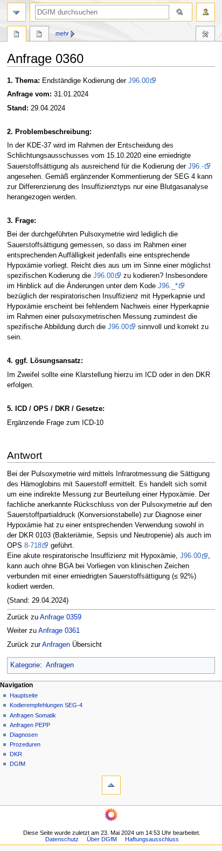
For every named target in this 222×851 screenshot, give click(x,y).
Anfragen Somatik (33, 715)
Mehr (62, 33)
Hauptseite (24, 695)
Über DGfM (102, 839)
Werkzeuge (205, 35)
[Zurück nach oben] (111, 785)
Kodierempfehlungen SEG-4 (46, 705)
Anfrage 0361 (59, 630)
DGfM (17, 764)
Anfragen (56, 644)
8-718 (32, 545)
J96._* (168, 286)
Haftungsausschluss (152, 839)
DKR (16, 754)
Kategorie (25, 665)
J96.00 (138, 81)
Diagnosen (24, 734)
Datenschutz (62, 839)
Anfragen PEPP (30, 725)
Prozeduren (25, 744)
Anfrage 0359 (60, 617)
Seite (17, 35)
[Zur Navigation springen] (16, 12)
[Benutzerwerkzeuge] (205, 12)
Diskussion (39, 35)
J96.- (196, 166)
